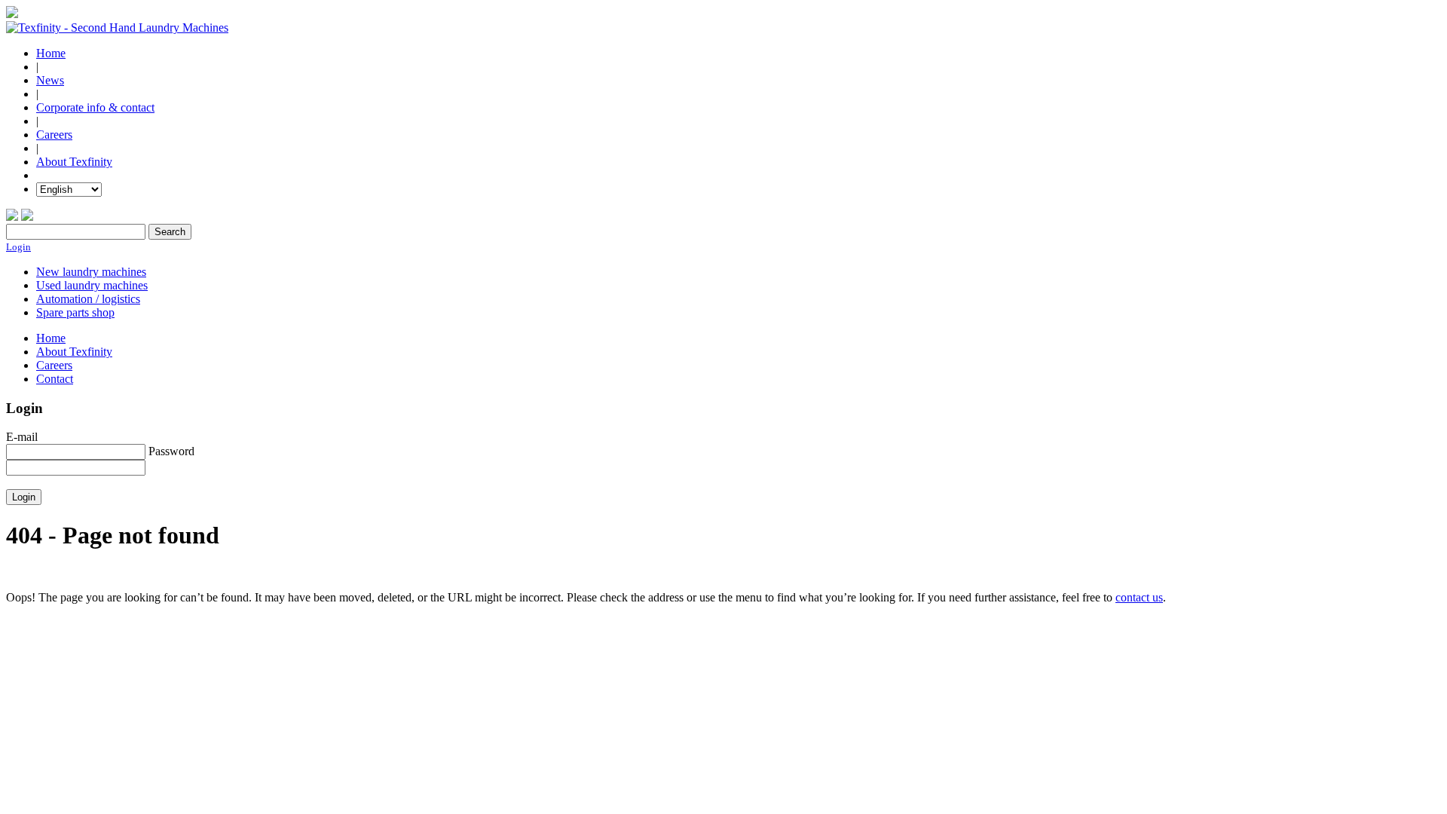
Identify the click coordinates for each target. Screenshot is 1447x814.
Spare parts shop (75, 312)
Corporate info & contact (95, 107)
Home (51, 53)
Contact (54, 378)
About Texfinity (74, 161)
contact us (1139, 597)
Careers (54, 134)
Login (18, 246)
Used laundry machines (92, 285)
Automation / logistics (88, 298)
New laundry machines (91, 271)
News (50, 80)
